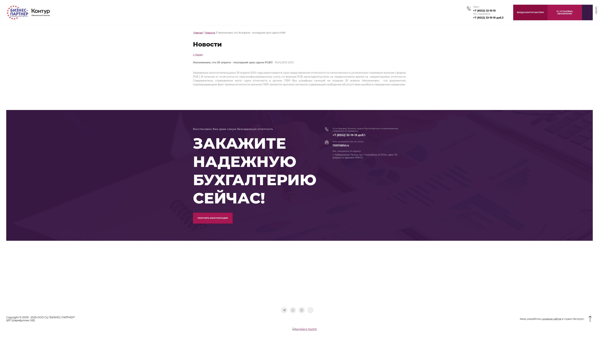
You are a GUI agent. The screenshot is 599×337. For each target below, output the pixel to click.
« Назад (198, 54)
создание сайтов (551, 318)
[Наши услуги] (310, 310)
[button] (565, 12)
